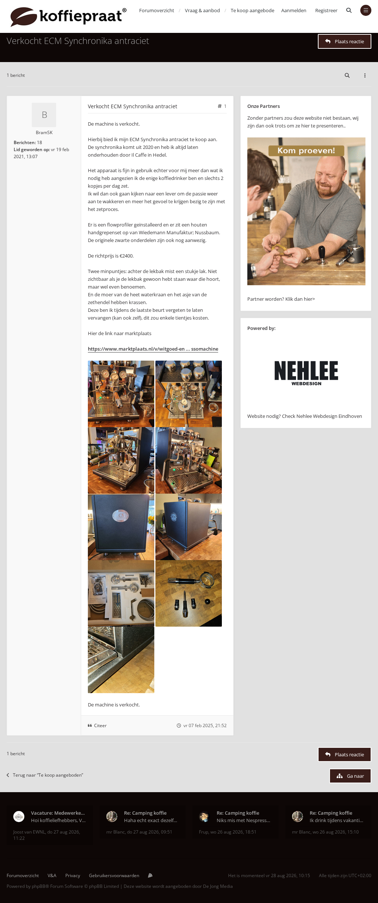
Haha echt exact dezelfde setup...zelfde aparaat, (151, 820)
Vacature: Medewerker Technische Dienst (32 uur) (58, 813)
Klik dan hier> (300, 299)
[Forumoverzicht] (68, 16)
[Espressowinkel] (306, 283)
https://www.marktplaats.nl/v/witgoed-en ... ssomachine (153, 348)
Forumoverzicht (23, 875)
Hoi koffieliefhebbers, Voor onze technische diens (58, 820)
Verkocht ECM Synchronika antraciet (78, 40)
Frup (203, 832)
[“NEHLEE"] (306, 408)
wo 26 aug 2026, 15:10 (336, 832)
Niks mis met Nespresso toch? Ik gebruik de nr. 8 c (244, 820)
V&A (52, 875)
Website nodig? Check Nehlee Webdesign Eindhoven (304, 416)
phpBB (38, 886)
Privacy (72, 875)
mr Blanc (115, 832)
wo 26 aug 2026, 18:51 (233, 832)
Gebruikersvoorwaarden (114, 875)
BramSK (44, 132)
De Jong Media (218, 886)
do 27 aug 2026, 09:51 (149, 832)
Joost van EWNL (29, 832)
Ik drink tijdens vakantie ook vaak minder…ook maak (337, 820)
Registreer (326, 10)
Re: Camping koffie (145, 813)
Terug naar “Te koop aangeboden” (48, 775)
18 (39, 142)
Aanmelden (293, 10)
